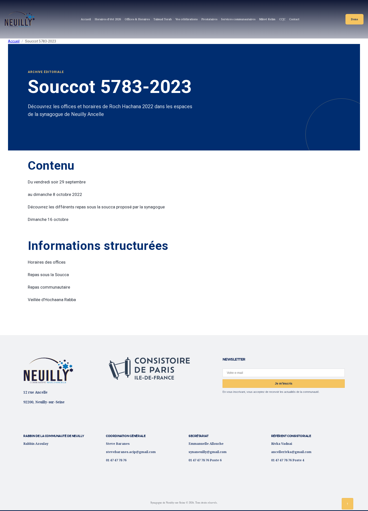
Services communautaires (238, 19)
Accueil (86, 19)
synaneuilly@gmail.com (208, 452)
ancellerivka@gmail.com (291, 452)
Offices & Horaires (137, 19)
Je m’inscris (283, 383)
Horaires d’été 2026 (108, 19)
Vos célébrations (186, 19)
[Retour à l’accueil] (48, 370)
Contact (294, 19)
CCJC (283, 19)
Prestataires (209, 19)
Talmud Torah (162, 19)
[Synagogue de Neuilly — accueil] (20, 19)
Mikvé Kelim (267, 19)
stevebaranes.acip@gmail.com (131, 452)
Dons (354, 19)
